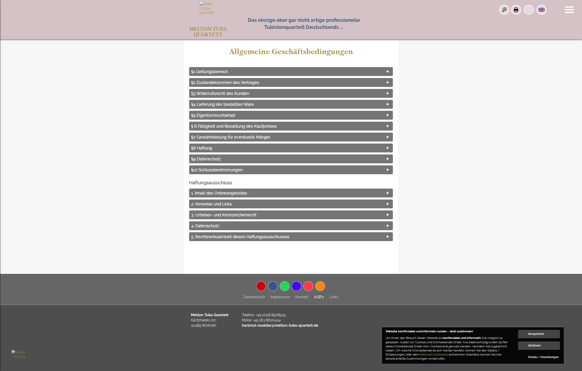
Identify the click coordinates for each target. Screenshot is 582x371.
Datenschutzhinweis (434, 354)
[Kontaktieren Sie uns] (529, 10)
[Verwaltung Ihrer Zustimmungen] (18, 357)
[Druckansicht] (516, 10)
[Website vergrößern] (504, 10)
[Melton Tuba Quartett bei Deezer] (320, 286)
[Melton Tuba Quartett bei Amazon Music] (296, 286)
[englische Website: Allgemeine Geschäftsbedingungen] (542, 10)
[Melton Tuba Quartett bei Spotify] (285, 286)
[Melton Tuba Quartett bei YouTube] (261, 286)
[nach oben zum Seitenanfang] (563, 296)
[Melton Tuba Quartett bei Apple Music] (308, 286)
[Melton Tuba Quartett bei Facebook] (273, 286)
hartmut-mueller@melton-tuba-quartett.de (280, 325)
